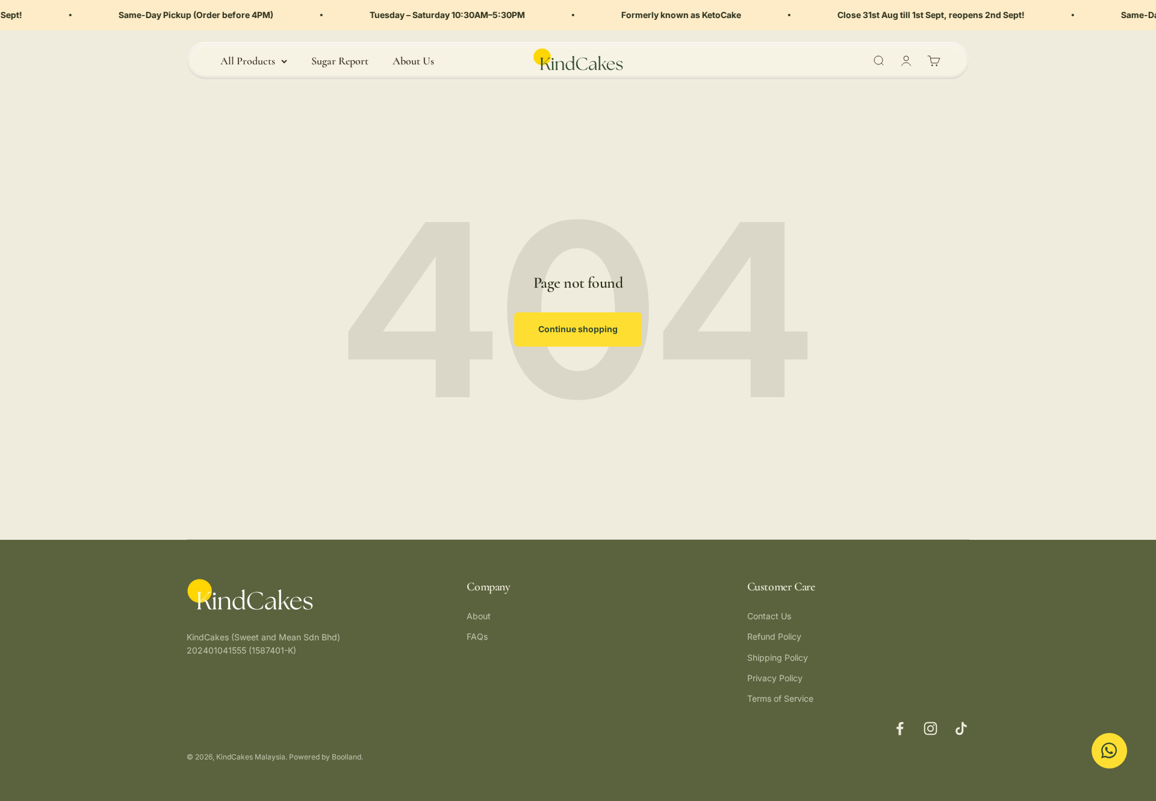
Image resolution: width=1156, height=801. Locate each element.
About (479, 616)
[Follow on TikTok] (961, 728)
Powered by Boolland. (326, 756)
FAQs (477, 636)
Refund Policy (774, 636)
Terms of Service (780, 698)
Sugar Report (339, 60)
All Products (247, 60)
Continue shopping (578, 329)
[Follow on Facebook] (900, 728)
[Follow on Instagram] (930, 728)
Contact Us (769, 616)
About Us (413, 60)
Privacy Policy (775, 678)
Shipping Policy (777, 657)
